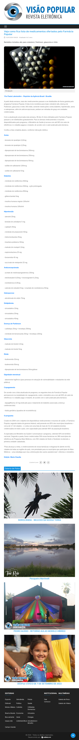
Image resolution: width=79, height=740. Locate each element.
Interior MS (9, 721)
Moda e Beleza (10, 707)
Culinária (19, 707)
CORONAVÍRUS (21, 721)
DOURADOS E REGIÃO (32, 722)
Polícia (30, 699)
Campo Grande (10, 727)
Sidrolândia (20, 699)
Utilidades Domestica (31, 708)
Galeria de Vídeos (65, 703)
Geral (18, 717)
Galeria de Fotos (64, 699)
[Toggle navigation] (5, 26)
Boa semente (9, 717)
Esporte (7, 699)
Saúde (30, 703)
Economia (19, 713)
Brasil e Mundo (10, 713)
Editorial (8, 703)
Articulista (31, 713)
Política (18, 703)
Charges (31, 717)
